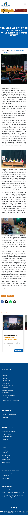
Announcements (8, 474)
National (5, 417)
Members (5, 388)
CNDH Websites (7, 486)
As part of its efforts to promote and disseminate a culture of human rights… (13, 343)
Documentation (8, 428)
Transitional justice (8, 490)
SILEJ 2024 (10, 296)
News (8, 50)
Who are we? (6, 370)
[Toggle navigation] (25, 4)
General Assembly (7, 390)
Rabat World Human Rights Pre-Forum (14, 492)
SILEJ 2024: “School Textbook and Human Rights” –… (13, 334)
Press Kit (4, 453)
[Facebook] (2, 301)
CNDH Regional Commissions (10, 400)
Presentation (6, 374)
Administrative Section (10, 470)
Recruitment (5, 476)
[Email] (14, 301)
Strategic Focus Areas (9, 415)
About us (4, 375)
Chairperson (6, 381)
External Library (7, 436)
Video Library (6, 462)
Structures (6, 383)
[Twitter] (6, 301)
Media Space (6, 451)
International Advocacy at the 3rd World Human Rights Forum (12, 496)
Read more (18, 350)
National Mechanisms (8, 398)
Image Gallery (6, 459)
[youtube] (14, 508)
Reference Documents (9, 431)
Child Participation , (9, 337)
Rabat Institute (6, 403)
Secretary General (7, 385)
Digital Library (7, 434)
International (6, 420)
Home (3, 50)
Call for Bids (5, 478)
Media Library (7, 458)
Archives (5, 439)
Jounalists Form (6, 455)
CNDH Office (5, 393)
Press (4, 447)
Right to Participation (10, 339)
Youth (3, 296)
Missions (4, 378)
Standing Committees (8, 395)
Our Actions (6, 411)
